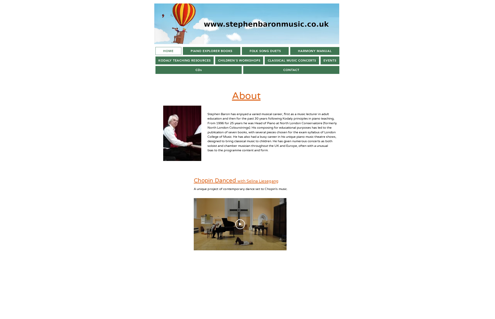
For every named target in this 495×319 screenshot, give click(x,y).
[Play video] (240, 224)
